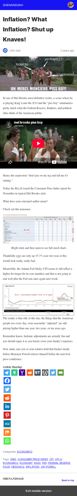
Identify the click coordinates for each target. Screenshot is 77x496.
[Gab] (14, 374)
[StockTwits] (37, 374)
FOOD (6, 466)
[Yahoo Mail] (22, 374)
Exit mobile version (39, 491)
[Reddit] (30, 374)
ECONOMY (26, 462)
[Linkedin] (7, 409)
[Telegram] (7, 374)
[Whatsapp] (7, 443)
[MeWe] (7, 426)
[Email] (60, 374)
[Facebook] (7, 383)
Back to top (68, 480)
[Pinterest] (7, 417)
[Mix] (7, 435)
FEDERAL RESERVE (59, 462)
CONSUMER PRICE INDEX (33, 459)
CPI (51, 459)
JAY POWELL (48, 466)
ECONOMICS (24, 451)
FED (44, 462)
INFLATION (32, 466)
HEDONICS (17, 466)
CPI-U (58, 459)
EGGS (37, 462)
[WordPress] (45, 374)
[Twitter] (53, 374)
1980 (13, 459)
